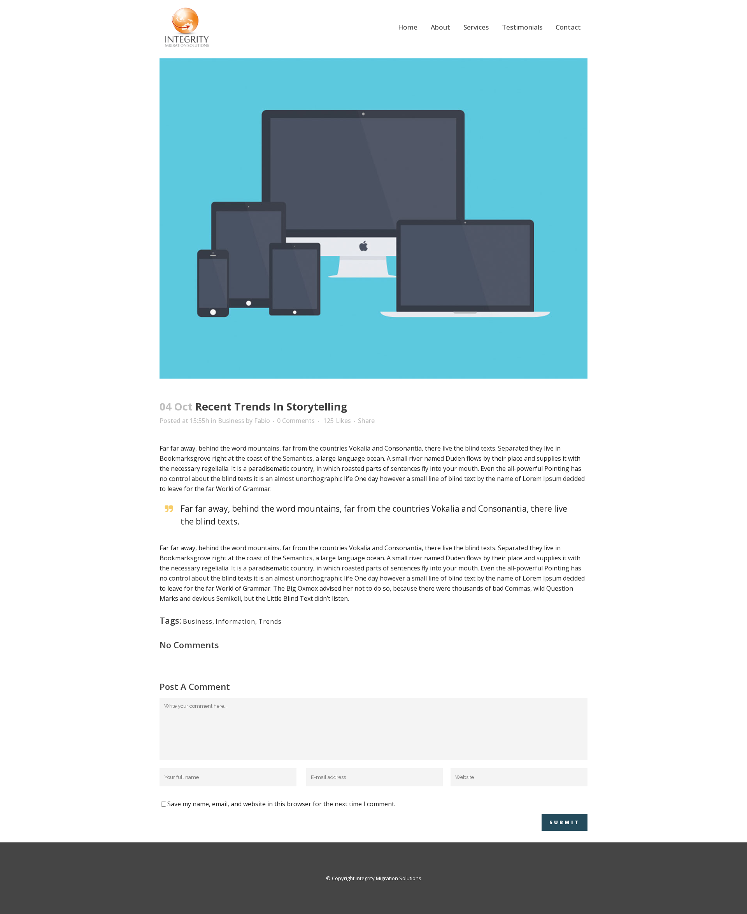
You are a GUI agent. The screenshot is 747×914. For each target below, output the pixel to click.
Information (235, 621)
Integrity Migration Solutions (388, 878)
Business (231, 420)
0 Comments (296, 420)
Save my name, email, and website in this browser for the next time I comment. (281, 804)
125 (337, 420)
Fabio (262, 420)
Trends (270, 621)
